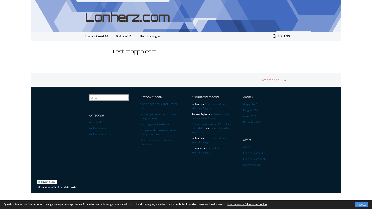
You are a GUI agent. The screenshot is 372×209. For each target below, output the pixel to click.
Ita (280, 36)
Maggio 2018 (250, 110)
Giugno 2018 (250, 104)
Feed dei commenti (254, 159)
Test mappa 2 (274, 79)
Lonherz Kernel (98, 128)
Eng (287, 36)
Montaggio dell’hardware (155, 124)
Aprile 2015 (249, 116)
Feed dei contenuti (254, 153)
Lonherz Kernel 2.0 (96, 36)
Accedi (247, 147)
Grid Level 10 (123, 36)
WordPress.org (252, 165)
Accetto (361, 204)
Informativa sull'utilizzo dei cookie (56, 187)
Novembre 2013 (252, 122)
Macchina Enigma (150, 36)
